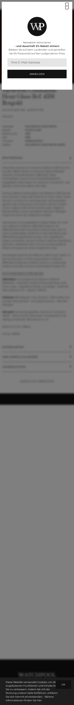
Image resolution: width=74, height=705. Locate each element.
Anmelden (37, 74)
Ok (63, 684)
